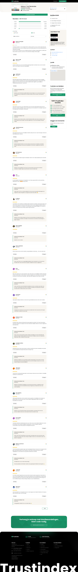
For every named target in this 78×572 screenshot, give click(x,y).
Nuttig (15, 54)
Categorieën (55, 1)
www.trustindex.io (15, 557)
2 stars (15, 26)
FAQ (41, 554)
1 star (15, 28)
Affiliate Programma (30, 551)
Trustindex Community (17, 553)
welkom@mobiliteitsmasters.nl (57, 52)
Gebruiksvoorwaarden (45, 547)
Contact (28, 549)
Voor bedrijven (62, 1)
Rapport (44, 54)
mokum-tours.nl (54, 53)
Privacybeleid (43, 549)
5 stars (15, 21)
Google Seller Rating (44, 552)
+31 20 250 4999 (54, 55)
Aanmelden (43, 545)
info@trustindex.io (15, 559)
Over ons (28, 545)
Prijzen (28, 544)
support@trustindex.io (32, 537)
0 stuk (34, 32)
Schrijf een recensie (30, 14)
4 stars (15, 23)
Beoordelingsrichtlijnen (45, 551)
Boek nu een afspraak (46, 537)
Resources (28, 547)
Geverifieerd (17, 36)
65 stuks (16, 32)
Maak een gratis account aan (57, 95)
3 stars (15, 25)
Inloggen (53, 126)
